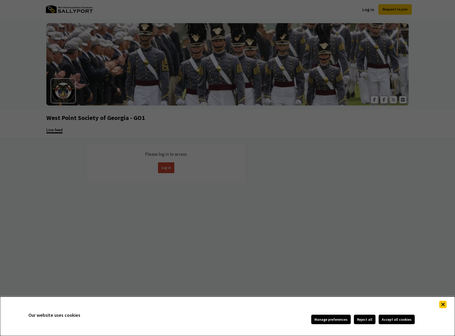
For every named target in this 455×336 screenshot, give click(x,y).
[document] (227, 316)
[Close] (443, 304)
